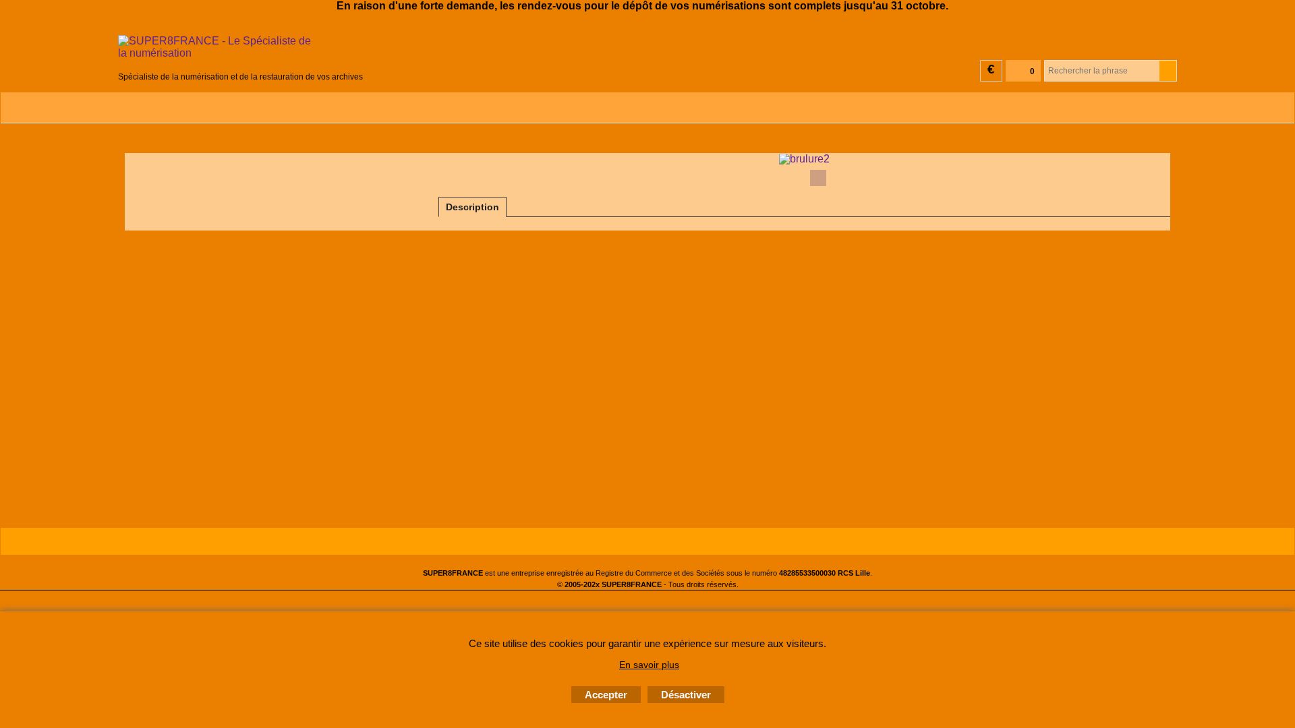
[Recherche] (1167, 71)
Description (472, 207)
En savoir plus (649, 664)
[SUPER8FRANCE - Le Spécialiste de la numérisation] (240, 52)
